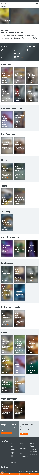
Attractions (6, 53)
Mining (21, 453)
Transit (7, 200)
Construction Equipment (24, 456)
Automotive (22, 446)
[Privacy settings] (2, 473)
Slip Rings (12, 446)
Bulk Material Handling (23, 454)
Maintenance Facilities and (19, 199)
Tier (17, 93)
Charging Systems (12, 456)
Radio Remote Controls (13, 460)
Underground (19, 169)
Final (31, 92)
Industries (22, 440)
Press (6, 75)
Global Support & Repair (33, 449)
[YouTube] (7, 467)
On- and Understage (19, 408)
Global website (31, 471)
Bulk (18, 144)
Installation (31, 441)
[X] (4, 467)
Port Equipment (22, 443)
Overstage (5, 407)
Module (5, 92)
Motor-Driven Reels (13, 450)
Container (5, 144)
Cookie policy (20, 471)
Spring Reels (13, 448)
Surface (5, 169)
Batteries (12, 458)
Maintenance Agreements (34, 452)
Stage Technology (23, 448)
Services (31, 440)
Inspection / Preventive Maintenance (33, 446)
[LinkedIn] (2, 467)
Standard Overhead (5, 342)
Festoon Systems (12, 444)
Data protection (25, 471)
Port (32, 46)
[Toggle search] (35, 3)
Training (31, 448)
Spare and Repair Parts (33, 454)
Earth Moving (19, 117)
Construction (20, 46)
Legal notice (36, 471)
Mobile (4, 119)
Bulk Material (32, 53)
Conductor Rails (13, 441)
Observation (32, 247)
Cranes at (5, 362)
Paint (31, 75)
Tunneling (21, 451)
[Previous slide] (2, 26)
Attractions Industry (23, 450)
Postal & (18, 272)
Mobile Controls (13, 462)
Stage (19, 57)
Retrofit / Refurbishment (33, 451)
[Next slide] (3, 26)
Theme (19, 249)
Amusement (6, 247)
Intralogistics (22, 445)
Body (18, 75)
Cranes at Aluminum (18, 343)
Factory (6, 289)
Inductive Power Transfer (13, 453)
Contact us (23, 433)
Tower (19, 383)
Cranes (21, 441)
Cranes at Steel (31, 342)
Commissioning (32, 443)
